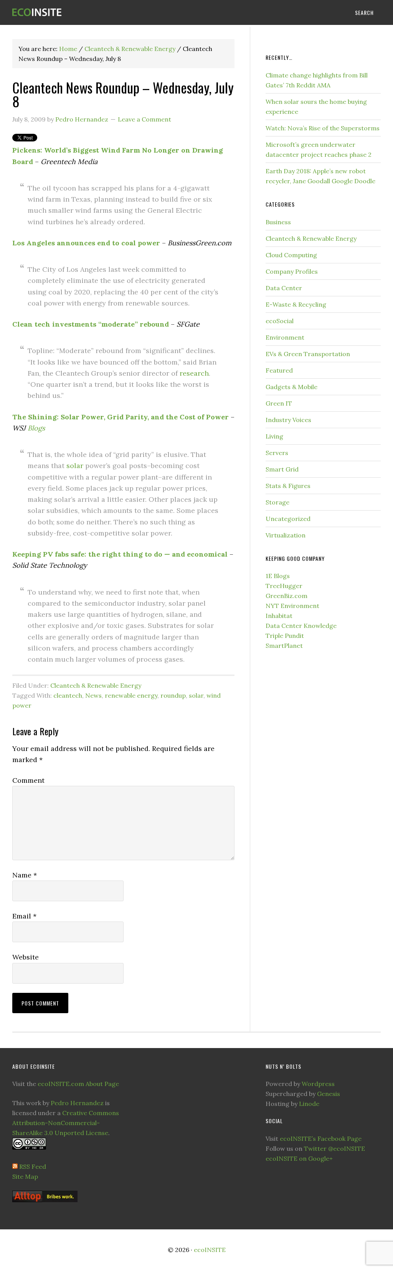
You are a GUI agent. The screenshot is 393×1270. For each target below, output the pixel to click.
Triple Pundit (285, 635)
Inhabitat (279, 615)
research (194, 373)
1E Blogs (278, 576)
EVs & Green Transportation (308, 354)
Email (24, 916)
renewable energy (131, 695)
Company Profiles (292, 271)
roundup (173, 695)
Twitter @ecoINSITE (334, 1148)
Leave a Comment (144, 119)
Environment (285, 337)
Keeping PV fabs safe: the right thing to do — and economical (120, 554)
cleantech (67, 695)
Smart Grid (282, 469)
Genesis (328, 1093)
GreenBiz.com (286, 596)
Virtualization (285, 535)
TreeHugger (284, 586)
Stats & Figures (288, 486)
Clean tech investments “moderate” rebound (90, 324)
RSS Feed (32, 1166)
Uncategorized (288, 518)
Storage (277, 502)
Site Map (25, 1176)
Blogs (36, 428)
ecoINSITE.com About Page (78, 1084)
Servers (277, 453)
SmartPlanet (284, 645)
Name (24, 875)
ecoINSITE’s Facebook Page (321, 1138)
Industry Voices (288, 420)
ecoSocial (280, 321)
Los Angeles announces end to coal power (86, 242)
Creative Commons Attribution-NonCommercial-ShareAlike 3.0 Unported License (65, 1123)
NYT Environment (292, 606)
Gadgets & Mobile (291, 387)
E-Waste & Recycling (296, 304)
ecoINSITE (69, 12)
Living (274, 436)
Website (25, 957)
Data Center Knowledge (301, 625)
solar (74, 465)
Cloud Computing (291, 255)
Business (278, 222)
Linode (309, 1103)
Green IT (279, 403)
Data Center (284, 288)
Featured (279, 370)
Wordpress (318, 1084)
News (93, 695)
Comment (28, 780)
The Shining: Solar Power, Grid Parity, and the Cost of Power (120, 416)
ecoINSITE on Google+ (299, 1158)
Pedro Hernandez (77, 1103)
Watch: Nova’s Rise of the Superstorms (323, 128)
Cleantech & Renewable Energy (95, 685)
